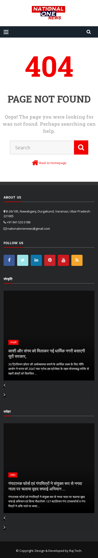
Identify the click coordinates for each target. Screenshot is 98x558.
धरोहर (51, 480)
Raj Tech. (75, 551)
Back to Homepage (52, 163)
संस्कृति (52, 342)
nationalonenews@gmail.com (28, 228)
